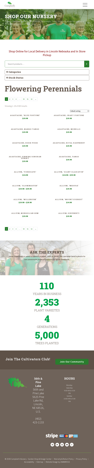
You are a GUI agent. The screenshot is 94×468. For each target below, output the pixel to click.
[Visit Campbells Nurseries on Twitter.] (57, 444)
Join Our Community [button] (72, 361)
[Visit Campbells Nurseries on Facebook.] (52, 444)
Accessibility (29, 462)
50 (23, 99)
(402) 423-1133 (38, 420)
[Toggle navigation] (85, 4)
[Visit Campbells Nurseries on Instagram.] (72, 444)
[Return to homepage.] (17, 382)
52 (31, 99)
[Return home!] (10, 7)
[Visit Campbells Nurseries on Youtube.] (67, 444)
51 (27, 99)
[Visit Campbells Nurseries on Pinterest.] (62, 444)
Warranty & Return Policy (64, 459)
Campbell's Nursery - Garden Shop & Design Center (31, 459)
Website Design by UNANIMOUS (58, 462)
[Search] (86, 64)
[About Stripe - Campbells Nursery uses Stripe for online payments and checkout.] (62, 439)
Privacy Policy (81, 459)
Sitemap (39, 462)
